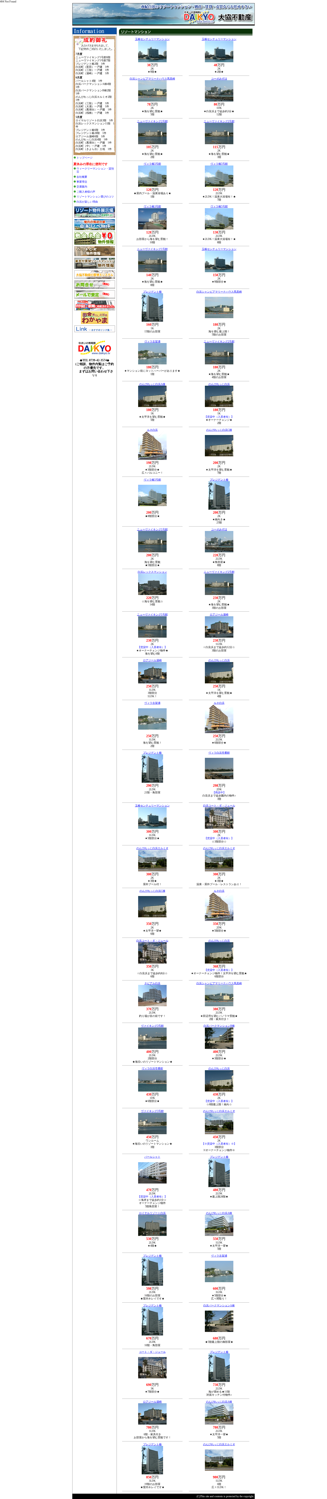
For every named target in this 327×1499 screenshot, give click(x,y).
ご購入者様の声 (86, 191)
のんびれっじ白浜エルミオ (152, 848)
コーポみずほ (219, 78)
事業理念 (82, 181)
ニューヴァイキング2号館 (152, 121)
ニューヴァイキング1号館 (152, 249)
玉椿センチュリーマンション (152, 39)
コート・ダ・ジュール (152, 1351)
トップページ (85, 157)
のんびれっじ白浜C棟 (219, 429)
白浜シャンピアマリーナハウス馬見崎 (152, 78)
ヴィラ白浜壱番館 (219, 752)
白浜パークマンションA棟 (219, 1305)
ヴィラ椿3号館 (152, 206)
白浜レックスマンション (152, 571)
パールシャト (152, 1156)
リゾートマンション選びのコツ (95, 196)
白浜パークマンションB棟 (219, 1025)
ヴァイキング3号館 (152, 1025)
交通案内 (82, 186)
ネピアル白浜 (152, 983)
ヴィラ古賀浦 (152, 341)
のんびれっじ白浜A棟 (152, 384)
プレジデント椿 (152, 291)
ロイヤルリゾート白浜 (152, 1213)
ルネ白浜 (152, 429)
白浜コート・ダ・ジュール (219, 805)
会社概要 (82, 176)
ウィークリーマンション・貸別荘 (95, 170)
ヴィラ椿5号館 (152, 163)
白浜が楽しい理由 (87, 201)
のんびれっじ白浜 (219, 384)
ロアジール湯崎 (219, 614)
